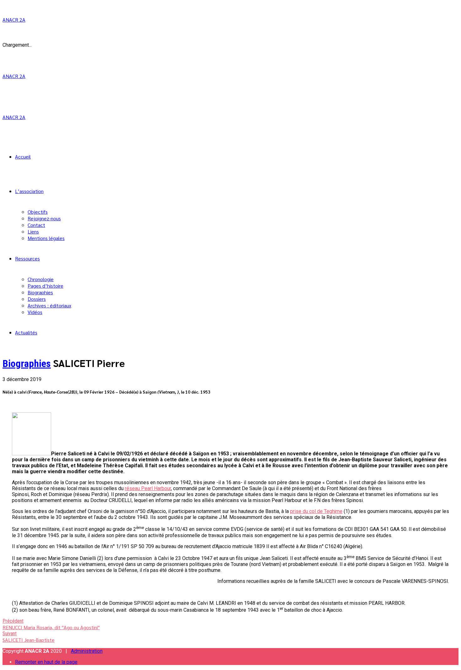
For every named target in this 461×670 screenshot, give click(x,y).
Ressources (27, 258)
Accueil (23, 156)
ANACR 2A (14, 19)
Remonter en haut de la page (46, 662)
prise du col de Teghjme (316, 511)
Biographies (40, 292)
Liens (33, 231)
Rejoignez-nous (44, 218)
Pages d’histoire (45, 285)
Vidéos (35, 312)
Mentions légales (46, 238)
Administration (87, 651)
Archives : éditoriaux (49, 305)
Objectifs (38, 211)
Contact (36, 225)
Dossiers (37, 299)
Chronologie (41, 279)
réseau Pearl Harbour (148, 488)
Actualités (26, 332)
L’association (29, 191)
